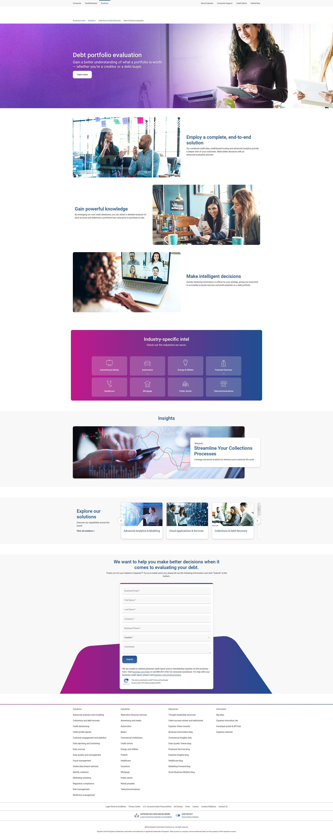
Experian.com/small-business (167, 675)
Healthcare (109, 391)
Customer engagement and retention (89, 738)
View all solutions (85, 531)
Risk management (81, 789)
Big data (220, 715)
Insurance (125, 766)
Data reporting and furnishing (86, 743)
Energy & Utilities (185, 370)
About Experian (207, 3)
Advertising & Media (109, 370)
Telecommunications (223, 391)
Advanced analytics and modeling (88, 715)
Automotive (147, 370)
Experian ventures (224, 732)
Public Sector (185, 391)
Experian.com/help (141, 672)
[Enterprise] (85, 12)
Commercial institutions (132, 738)
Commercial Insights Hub (180, 738)
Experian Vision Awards (179, 726)
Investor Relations (208, 807)
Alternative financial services (134, 715)
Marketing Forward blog (179, 766)
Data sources (79, 749)
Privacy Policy (136, 683)
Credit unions (127, 743)
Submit (129, 659)
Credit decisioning (81, 726)
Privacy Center (134, 807)
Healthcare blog (175, 760)
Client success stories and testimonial (185, 720)
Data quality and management (87, 755)
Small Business (91, 3)
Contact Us (223, 807)
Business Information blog (180, 732)
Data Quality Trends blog (179, 743)
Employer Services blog (179, 749)
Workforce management (84, 795)
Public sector (127, 778)
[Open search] (257, 12)
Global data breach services (85, 766)
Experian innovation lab (227, 720)
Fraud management (82, 760)
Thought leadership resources (182, 715)
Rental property (128, 783)
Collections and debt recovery (86, 720)
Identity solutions (81, 772)
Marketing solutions (82, 778)
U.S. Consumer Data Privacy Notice (157, 807)
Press (187, 807)
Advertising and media (131, 720)
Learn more (82, 74)
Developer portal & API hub (228, 726)
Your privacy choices (190, 817)
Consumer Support (224, 3)
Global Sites (255, 3)
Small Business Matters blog (181, 772)
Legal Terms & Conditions (116, 807)
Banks (123, 732)
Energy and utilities (129, 749)
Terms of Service (150, 683)
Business (104, 3)
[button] (226, 12)
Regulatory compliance (83, 783)
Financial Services (223, 370)
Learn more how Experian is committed (156, 817)
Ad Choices (178, 807)
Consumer (77, 3)
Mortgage (147, 391)
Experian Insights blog (178, 755)
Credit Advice (241, 3)
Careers (196, 807)
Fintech (124, 755)
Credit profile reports (82, 732)
